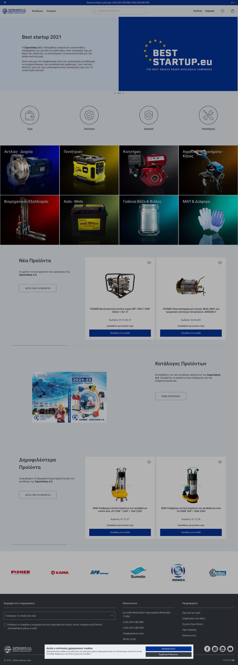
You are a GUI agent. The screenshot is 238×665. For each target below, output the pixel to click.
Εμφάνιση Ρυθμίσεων (168, 654)
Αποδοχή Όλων (168, 649)
